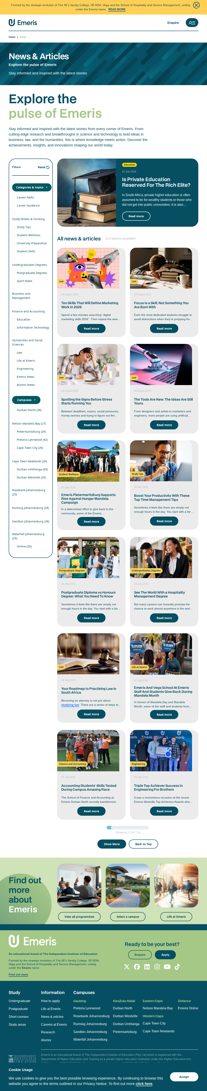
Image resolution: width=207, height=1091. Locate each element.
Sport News (24, 281)
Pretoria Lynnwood (86, 1008)
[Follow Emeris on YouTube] (167, 967)
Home (13, 37)
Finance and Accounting (28, 311)
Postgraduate (18, 1009)
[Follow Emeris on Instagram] (157, 967)
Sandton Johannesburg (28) (30, 521)
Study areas (17, 1024)
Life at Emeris (26, 360)
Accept (184, 1077)
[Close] (196, 5)
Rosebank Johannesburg (91, 1016)
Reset (41, 167)
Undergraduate (19, 1001)
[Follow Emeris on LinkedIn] (147, 967)
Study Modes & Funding (28, 219)
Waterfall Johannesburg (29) (28, 536)
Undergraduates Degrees (29, 265)
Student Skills (26, 251)
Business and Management (21, 296)
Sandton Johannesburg (90, 1032)
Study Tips (24, 227)
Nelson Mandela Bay (158, 1008)
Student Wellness (28, 235)
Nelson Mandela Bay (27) (29, 423)
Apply (165, 954)
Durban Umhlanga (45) (32, 469)
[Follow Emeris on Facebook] (136, 967)
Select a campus (128, 917)
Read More (117, 9)
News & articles (52, 1016)
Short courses (19, 1016)
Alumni (46, 1040)
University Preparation (32, 243)
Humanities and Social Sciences (27, 342)
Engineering (25, 369)
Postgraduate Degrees (32, 273)
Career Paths (25, 197)
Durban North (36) (29, 410)
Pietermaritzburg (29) (31, 431)
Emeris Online (188, 1008)
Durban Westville (125, 1016)
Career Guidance (28, 205)
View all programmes (79, 917)
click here (144, 1084)
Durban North (122, 1008)
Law (19, 352)
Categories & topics (29, 187)
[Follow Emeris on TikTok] (177, 967)
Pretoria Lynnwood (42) (32, 440)
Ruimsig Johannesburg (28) (30, 508)
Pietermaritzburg (125, 1032)
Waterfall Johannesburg (90, 1039)
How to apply (50, 1001)
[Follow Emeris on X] (126, 967)
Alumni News (26, 385)
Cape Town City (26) (30, 448)
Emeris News (25, 377)
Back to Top (143, 844)
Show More (112, 844)
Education (23, 319)
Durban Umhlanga (126, 1024)
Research (48, 1032)
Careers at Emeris (54, 1024)
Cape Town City (154, 1023)
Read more (136, 216)
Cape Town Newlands (158, 1031)
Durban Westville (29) (31, 477)
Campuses (24, 400)
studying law (70, 704)
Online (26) (24, 546)
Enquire (173, 22)
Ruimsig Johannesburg (90, 1024)
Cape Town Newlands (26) (29, 461)
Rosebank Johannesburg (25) (28, 492)
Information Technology (33, 327)
